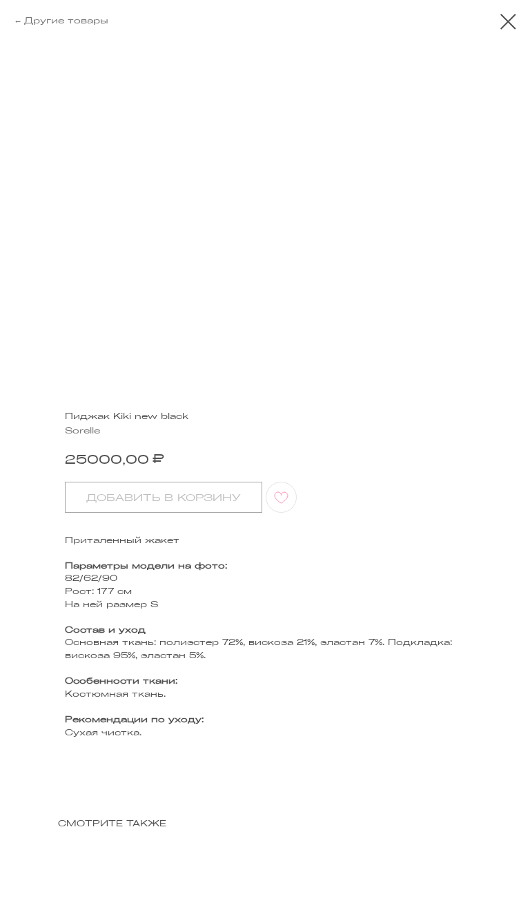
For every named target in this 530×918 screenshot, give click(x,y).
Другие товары (66, 20)
